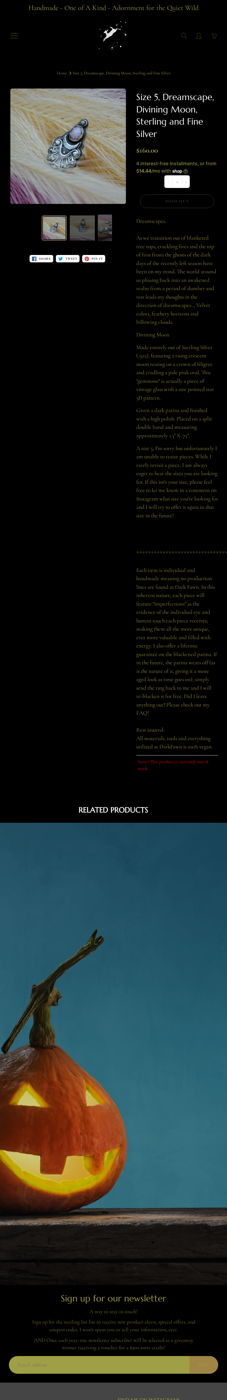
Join (203, 1364)
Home (62, 73)
